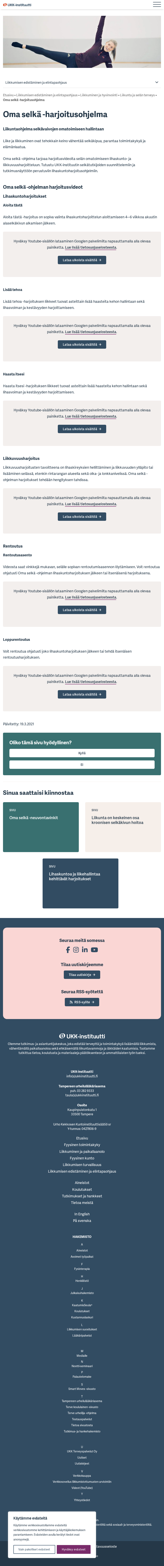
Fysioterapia (82, 1269)
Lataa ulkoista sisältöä (80, 260)
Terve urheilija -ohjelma (82, 1413)
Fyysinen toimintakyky (82, 1144)
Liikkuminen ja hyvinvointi (98, 95)
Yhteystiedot (82, 1500)
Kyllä (82, 753)
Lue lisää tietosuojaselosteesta (90, 247)
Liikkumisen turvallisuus (82, 1164)
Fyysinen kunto (82, 1158)
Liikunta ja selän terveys (137, 95)
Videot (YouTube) (82, 1488)
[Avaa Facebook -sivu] (68, 949)
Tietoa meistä (82, 1202)
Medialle (82, 1356)
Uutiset (82, 1457)
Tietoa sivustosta (82, 1425)
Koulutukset (82, 1189)
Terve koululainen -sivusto (82, 1407)
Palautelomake (82, 1376)
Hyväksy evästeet (73, 1549)
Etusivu (8, 95)
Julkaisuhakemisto (82, 1293)
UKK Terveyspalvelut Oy (82, 1451)
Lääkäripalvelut (82, 1335)
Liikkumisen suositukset (82, 1329)
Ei (82, 764)
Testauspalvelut (82, 1419)
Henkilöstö (82, 1281)
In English (82, 1214)
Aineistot (82, 1182)
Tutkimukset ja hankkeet (82, 1196)
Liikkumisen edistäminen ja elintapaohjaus (36, 82)
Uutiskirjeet (82, 1463)
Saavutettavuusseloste (100, 1546)
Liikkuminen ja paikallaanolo (82, 1151)
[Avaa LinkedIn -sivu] (85, 949)
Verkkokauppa (82, 1476)
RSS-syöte (82, 1002)
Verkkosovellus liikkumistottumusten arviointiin (82, 1482)
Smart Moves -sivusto (82, 1389)
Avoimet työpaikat (82, 1256)
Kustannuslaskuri (82, 1317)
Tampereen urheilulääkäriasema (82, 1401)
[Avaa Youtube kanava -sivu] (94, 949)
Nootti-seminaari (82, 1366)
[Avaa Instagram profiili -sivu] (76, 949)
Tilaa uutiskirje (80, 975)
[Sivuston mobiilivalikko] (157, 5)
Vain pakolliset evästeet (34, 1549)
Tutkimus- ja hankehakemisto (82, 1431)
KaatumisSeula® (82, 1305)
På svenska (82, 1220)
